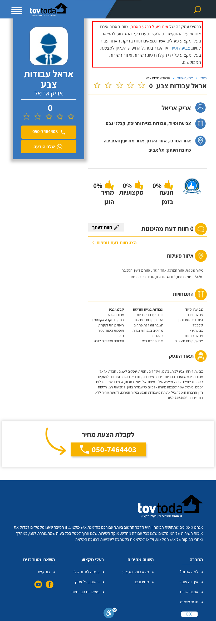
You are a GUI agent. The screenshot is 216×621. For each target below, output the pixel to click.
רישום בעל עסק (87, 582)
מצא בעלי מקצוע (135, 572)
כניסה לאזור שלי (86, 572)
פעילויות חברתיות (85, 592)
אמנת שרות (189, 592)
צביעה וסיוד (179, 48)
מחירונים (142, 582)
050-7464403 (114, 449)
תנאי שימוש (189, 602)
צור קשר (43, 572)
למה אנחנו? (189, 572)
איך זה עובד (188, 582)
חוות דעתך (102, 227)
